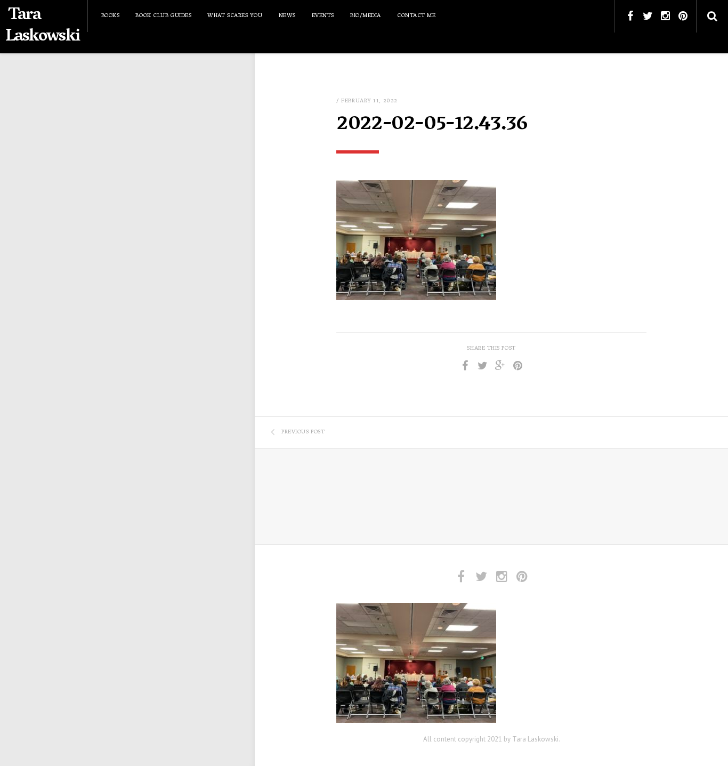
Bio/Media (365, 15)
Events (323, 15)
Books (110, 15)
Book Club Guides (163, 15)
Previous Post (303, 432)
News (287, 15)
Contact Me (416, 15)
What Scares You (234, 15)
